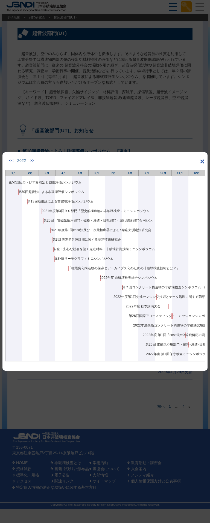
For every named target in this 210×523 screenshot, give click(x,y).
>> (32, 160)
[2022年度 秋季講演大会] (169, 306)
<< (11, 160)
